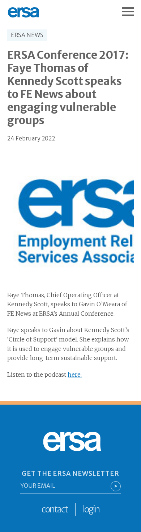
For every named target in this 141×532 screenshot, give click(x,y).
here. (75, 374)
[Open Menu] (131, 8)
